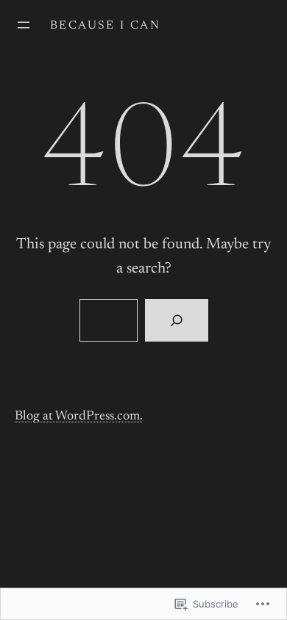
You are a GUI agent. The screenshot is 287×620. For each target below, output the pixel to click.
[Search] (176, 320)
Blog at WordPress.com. (79, 416)
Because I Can (105, 26)
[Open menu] (23, 25)
